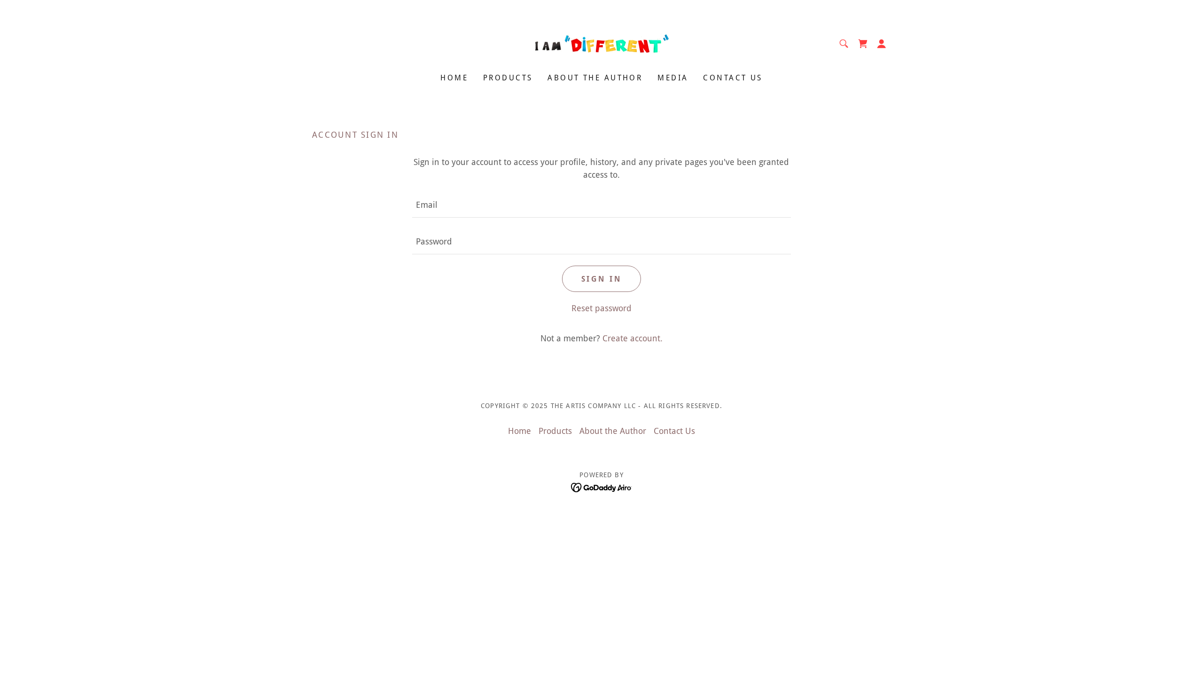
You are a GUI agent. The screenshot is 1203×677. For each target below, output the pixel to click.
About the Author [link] (594, 77)
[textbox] (601, 205)
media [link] (672, 77)
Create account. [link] (632, 338)
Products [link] (507, 77)
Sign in (601, 279)
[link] (601, 43)
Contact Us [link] (732, 77)
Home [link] (454, 77)
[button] (881, 43)
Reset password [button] (601, 308)
